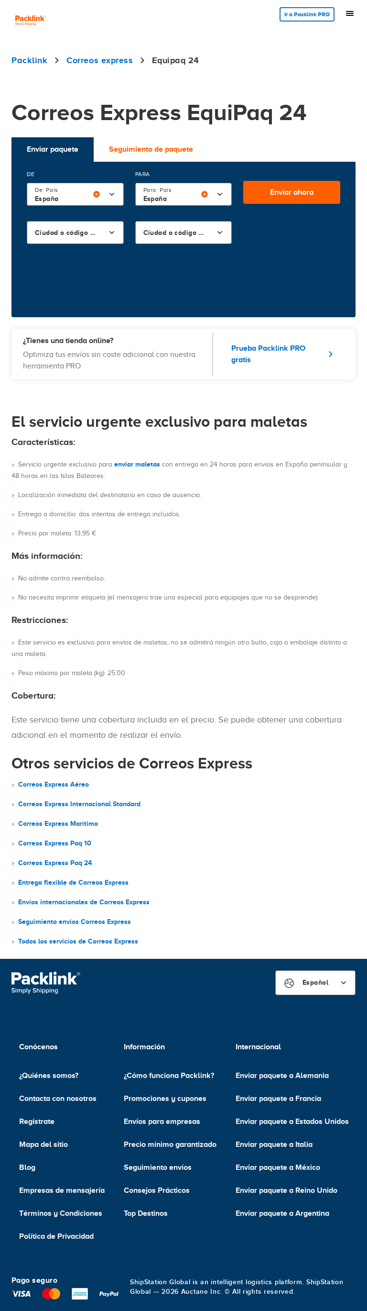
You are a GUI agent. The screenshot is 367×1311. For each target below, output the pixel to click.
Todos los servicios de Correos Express (78, 941)
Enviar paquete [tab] (52, 149)
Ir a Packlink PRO (307, 14)
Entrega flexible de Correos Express (73, 882)
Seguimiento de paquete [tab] (151, 149)
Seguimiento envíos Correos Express (74, 921)
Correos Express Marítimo (58, 823)
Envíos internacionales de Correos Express (84, 902)
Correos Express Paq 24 (55, 863)
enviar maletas (137, 464)
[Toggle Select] (111, 194)
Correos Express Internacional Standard (79, 804)
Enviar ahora (291, 192)
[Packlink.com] (30, 21)
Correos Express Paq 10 (54, 843)
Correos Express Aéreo (53, 784)
